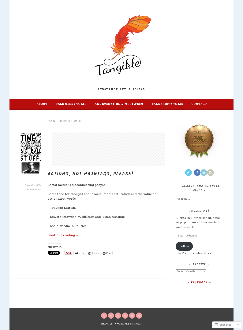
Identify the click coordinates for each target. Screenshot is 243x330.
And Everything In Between (119, 104)
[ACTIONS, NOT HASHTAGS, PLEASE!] (111, 316)
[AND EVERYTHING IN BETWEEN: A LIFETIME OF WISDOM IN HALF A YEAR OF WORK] (118, 316)
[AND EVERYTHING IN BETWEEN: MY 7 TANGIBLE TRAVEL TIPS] (132, 316)
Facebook (199, 283)
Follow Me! (199, 211)
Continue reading (63, 235)
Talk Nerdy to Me (71, 104)
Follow (184, 246)
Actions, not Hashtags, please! (91, 174)
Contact (199, 104)
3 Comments (34, 189)
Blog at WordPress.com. (121, 323)
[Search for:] (199, 198)
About (41, 104)
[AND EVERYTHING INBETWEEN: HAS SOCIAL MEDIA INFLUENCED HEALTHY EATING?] (139, 316)
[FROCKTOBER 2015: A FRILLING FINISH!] (104, 316)
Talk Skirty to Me (167, 104)
